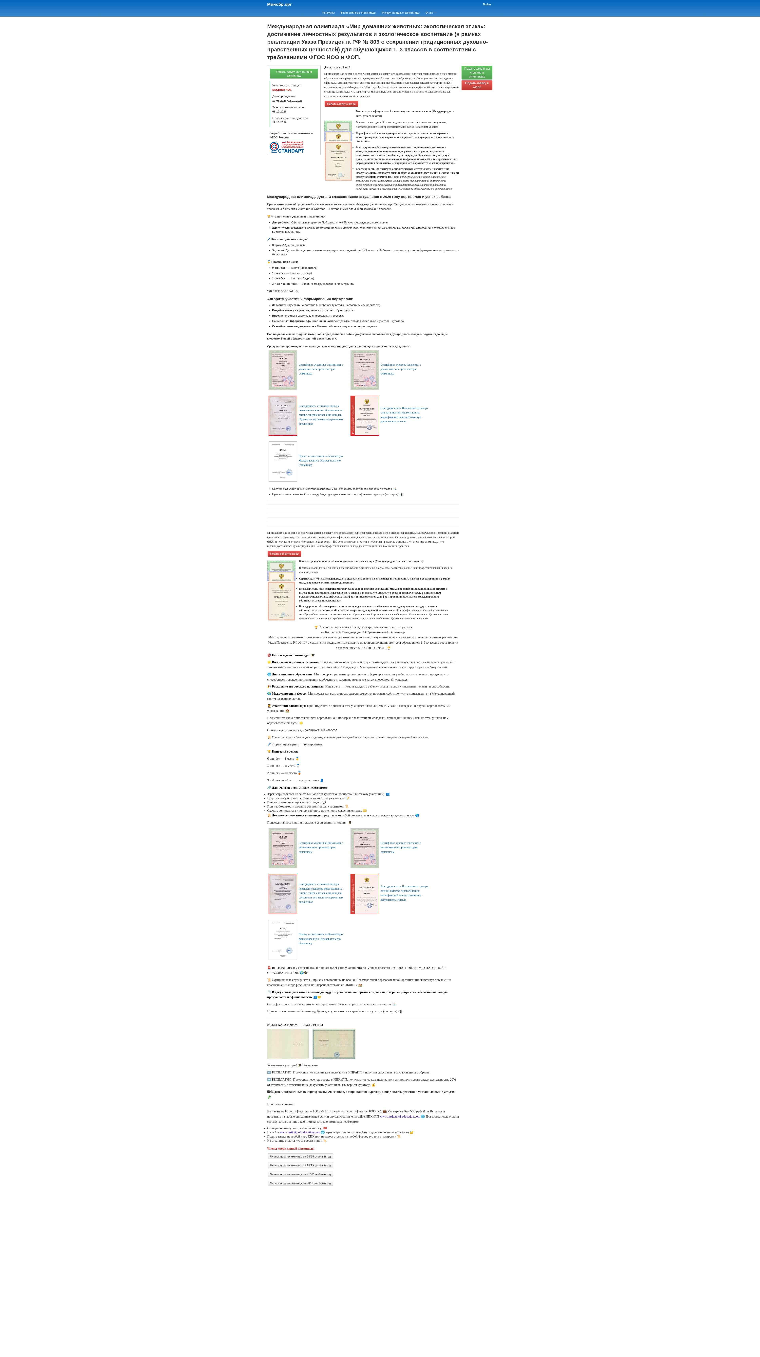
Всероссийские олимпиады (358, 12)
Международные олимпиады (401, 12)
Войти (487, 4)
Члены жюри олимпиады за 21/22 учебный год (300, 1174)
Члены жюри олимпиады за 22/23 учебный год (300, 1165)
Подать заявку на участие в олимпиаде (294, 73)
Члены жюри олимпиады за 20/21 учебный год (300, 1183)
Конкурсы (328, 12)
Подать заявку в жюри (341, 103)
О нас (430, 12)
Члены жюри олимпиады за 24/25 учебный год (300, 1156)
